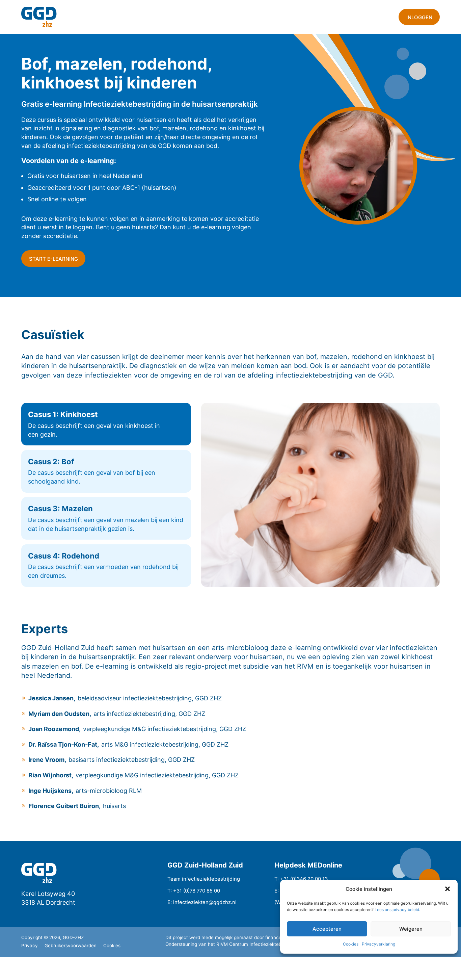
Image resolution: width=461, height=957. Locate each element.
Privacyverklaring (378, 944)
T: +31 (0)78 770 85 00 (193, 891)
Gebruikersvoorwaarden (71, 945)
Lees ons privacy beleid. (397, 909)
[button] (447, 888)
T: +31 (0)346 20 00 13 (301, 879)
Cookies (350, 944)
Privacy (29, 945)
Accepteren (327, 929)
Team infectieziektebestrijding (203, 879)
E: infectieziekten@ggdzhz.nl (202, 902)
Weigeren (411, 929)
